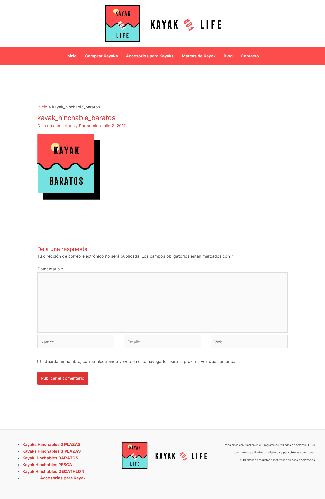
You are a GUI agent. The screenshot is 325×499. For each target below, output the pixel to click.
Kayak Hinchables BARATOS (50, 457)
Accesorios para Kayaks (150, 55)
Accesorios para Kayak (63, 477)
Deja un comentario (56, 125)
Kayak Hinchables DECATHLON (53, 471)
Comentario (50, 268)
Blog (228, 55)
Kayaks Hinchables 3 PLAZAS (51, 451)
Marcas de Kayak (199, 55)
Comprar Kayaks (101, 55)
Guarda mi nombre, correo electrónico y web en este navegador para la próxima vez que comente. (139, 361)
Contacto (250, 55)
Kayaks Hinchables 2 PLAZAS (51, 444)
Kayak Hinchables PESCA (47, 464)
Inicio (71, 55)
